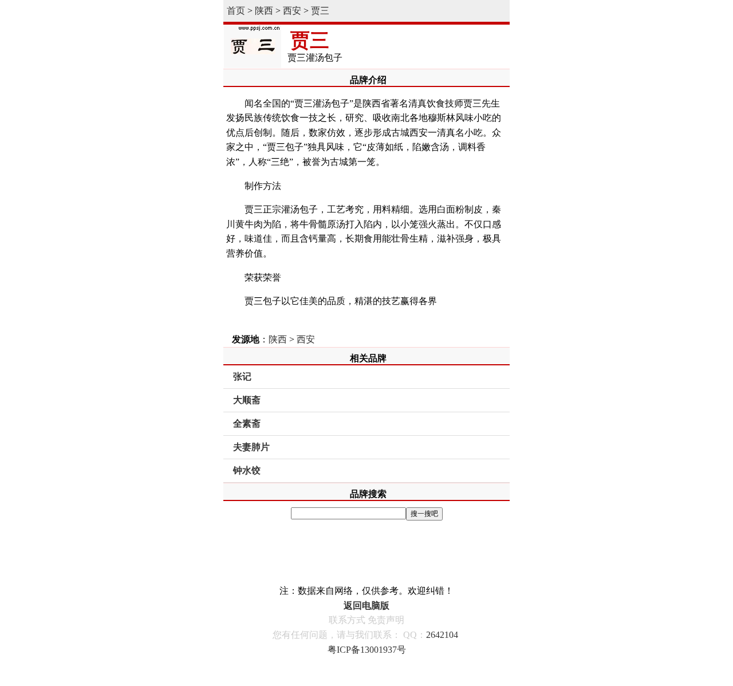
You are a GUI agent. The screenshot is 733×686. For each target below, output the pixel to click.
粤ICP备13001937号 (367, 650)
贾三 (320, 10)
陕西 (264, 10)
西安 (292, 10)
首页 (236, 10)
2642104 (442, 635)
